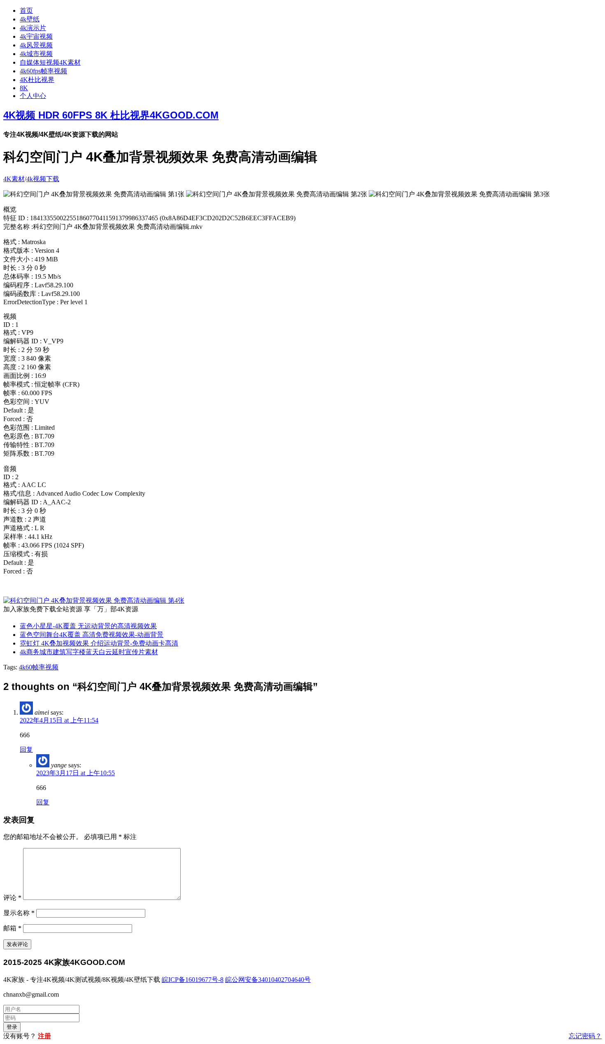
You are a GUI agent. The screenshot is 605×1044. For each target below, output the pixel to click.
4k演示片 (33, 27)
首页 (26, 10)
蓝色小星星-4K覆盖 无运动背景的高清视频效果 (88, 625)
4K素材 (14, 178)
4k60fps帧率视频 (43, 71)
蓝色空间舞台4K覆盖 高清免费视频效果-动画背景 (91, 634)
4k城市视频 (36, 53)
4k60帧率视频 (38, 667)
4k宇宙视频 (36, 36)
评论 (12, 897)
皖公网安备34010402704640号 (268, 979)
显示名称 (19, 912)
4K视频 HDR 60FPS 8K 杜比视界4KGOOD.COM (111, 115)
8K (24, 87)
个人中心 (33, 95)
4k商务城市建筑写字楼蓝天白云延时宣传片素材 (89, 651)
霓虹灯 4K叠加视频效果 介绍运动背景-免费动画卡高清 (99, 643)
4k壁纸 (30, 19)
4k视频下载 (42, 178)
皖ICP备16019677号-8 (192, 979)
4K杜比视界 (37, 79)
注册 (44, 1035)
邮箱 (12, 928)
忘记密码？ (585, 1035)
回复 (26, 749)
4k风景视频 (36, 45)
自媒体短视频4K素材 (50, 62)
